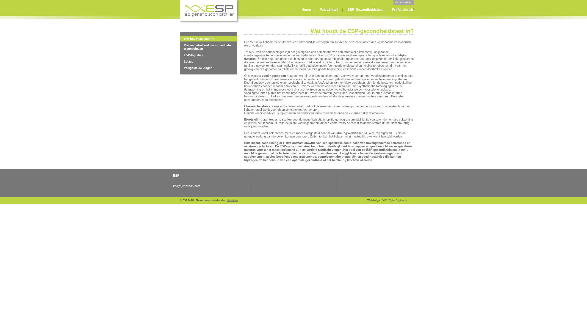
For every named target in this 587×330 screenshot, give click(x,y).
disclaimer (232, 200)
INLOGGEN (401, 2)
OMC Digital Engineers (394, 200)
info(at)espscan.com (186, 186)
